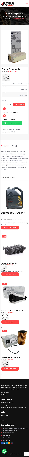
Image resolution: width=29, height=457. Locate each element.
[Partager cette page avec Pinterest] (11, 132)
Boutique (3, 418)
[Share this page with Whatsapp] (14, 132)
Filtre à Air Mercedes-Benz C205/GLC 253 (12, 311)
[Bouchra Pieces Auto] (7, 3)
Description (5, 146)
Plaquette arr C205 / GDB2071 (9, 263)
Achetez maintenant (9, 227)
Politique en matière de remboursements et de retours (13, 407)
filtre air (8, 18)
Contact (3, 420)
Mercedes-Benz (13, 16)
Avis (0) (14, 146)
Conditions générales (6, 405)
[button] (17, 198)
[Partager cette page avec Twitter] (9, 132)
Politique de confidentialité (7, 402)
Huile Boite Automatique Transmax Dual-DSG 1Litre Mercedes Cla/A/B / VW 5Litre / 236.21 (13, 213)
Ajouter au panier (19, 104)
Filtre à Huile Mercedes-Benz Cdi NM (10, 357)
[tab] (5, 146)
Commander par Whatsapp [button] (13, 123)
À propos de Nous (5, 415)
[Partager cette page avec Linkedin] (12, 132)
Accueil (5, 16)
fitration (21, 16)
